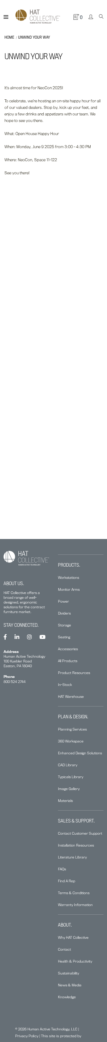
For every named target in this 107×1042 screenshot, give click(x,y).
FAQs (62, 869)
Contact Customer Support (80, 833)
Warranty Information (75, 904)
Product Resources (74, 672)
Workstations (68, 577)
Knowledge (67, 997)
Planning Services (72, 729)
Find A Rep (66, 881)
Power (63, 601)
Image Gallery (69, 788)
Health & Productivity (75, 961)
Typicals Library (70, 777)
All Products (67, 661)
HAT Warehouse (71, 696)
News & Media (69, 985)
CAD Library (67, 765)
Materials (65, 800)
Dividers (64, 613)
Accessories (68, 649)
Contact (64, 949)
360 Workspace (71, 741)
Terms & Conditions (73, 893)
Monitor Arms (69, 589)
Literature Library (72, 857)
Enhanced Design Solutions (80, 753)
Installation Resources (76, 845)
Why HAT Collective (73, 937)
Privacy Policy (26, 1036)
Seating (64, 637)
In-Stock (65, 684)
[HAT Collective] (37, 17)
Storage (64, 625)
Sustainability (68, 973)
